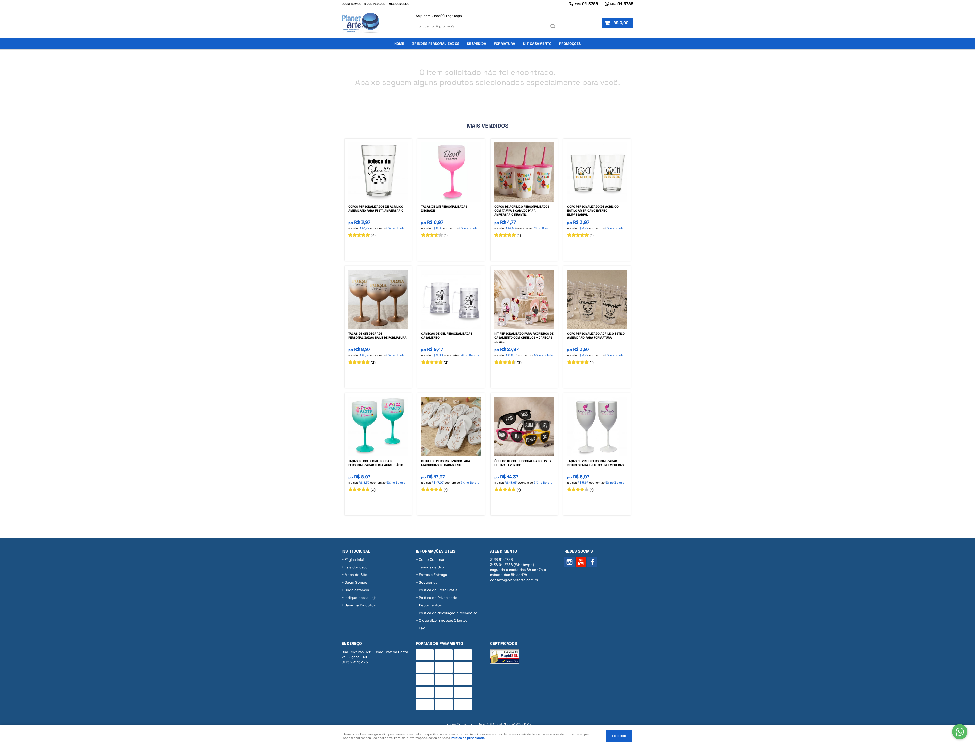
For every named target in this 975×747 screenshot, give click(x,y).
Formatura (504, 43)
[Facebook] (592, 562)
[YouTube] (581, 562)
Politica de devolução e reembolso (448, 612)
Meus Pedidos (374, 4)
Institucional (356, 551)
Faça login (454, 16)
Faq (422, 628)
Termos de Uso (431, 567)
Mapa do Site (356, 574)
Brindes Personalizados (435, 43)
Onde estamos (357, 590)
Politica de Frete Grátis (438, 590)
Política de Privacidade (438, 597)
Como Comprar (431, 559)
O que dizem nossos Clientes (443, 620)
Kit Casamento (537, 43)
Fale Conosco (398, 4)
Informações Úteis (436, 551)
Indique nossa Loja (361, 597)
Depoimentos (430, 605)
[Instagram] (569, 562)
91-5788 (586, 3)
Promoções (570, 43)
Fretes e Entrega (433, 574)
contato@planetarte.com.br (514, 580)
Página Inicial (355, 559)
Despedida (476, 43)
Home (399, 43)
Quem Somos (351, 4)
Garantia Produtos (360, 605)
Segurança (428, 582)
